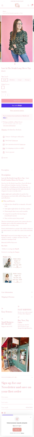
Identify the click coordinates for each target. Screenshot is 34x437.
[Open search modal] (28, 5)
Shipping (4, 130)
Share (5, 158)
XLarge (27, 80)
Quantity (4, 92)
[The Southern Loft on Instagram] (5, 413)
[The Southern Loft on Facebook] (2, 413)
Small (4, 80)
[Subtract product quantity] (3, 95)
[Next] (30, 1)
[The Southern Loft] (17, 5)
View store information (9, 125)
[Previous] (4, 1)
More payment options (17, 110)
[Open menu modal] (2, 5)
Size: (4, 76)
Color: (5, 84)
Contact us (15, 140)
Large (20, 80)
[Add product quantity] (7, 95)
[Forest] (2, 87)
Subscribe (29, 407)
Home (4, 11)
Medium (12, 80)
